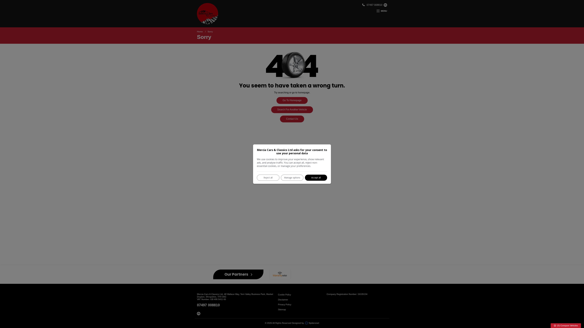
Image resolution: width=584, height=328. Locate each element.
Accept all (316, 177)
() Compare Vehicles (567, 325)
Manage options (292, 177)
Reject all (268, 177)
